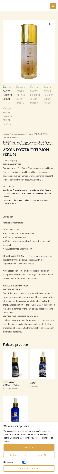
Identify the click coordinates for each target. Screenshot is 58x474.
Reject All (42, 455)
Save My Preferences (29, 468)
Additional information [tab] (13, 222)
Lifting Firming (23, 200)
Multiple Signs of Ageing (39, 200)
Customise (14, 455)
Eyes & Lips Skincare (28, 144)
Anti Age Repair (27, 134)
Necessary (8, 462)
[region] (29, 448)
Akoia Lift (7, 142)
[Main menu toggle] (53, 6)
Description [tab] (8, 216)
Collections (14, 134)
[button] (50, 24)
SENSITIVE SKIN (9, 203)
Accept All (29, 447)
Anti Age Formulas (20, 142)
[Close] (55, 424)
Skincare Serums (45, 144)
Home (5, 134)
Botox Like (11, 200)
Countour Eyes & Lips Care (14, 193)
